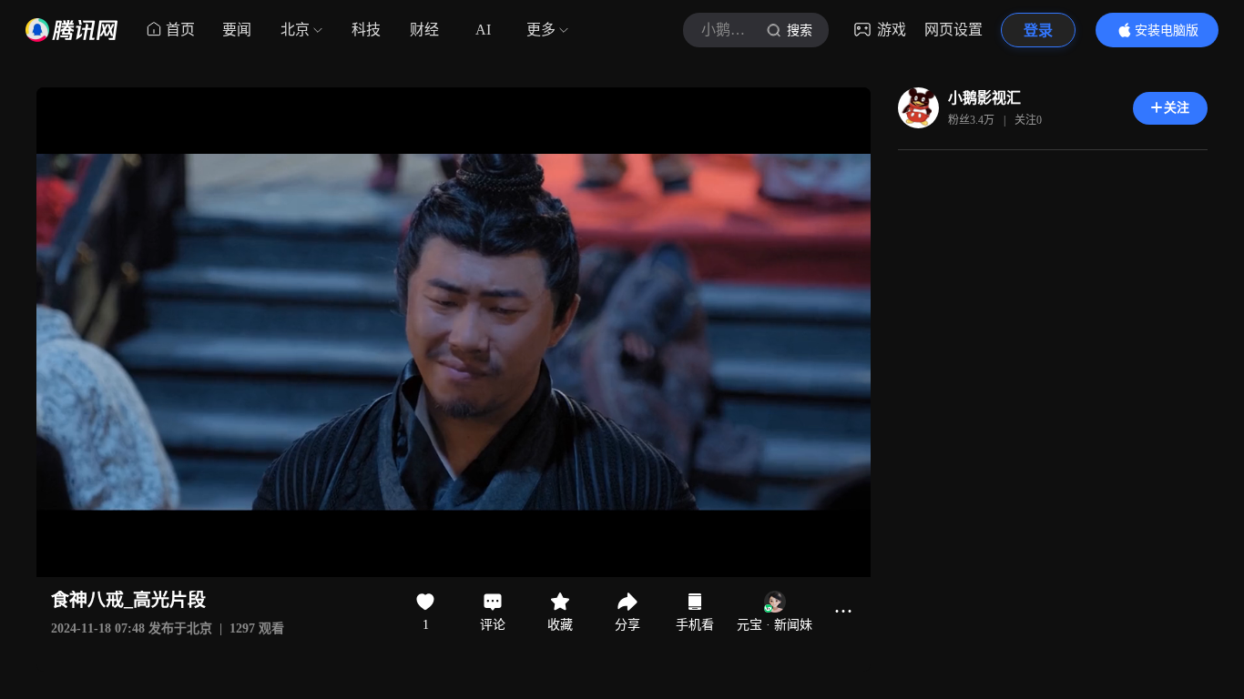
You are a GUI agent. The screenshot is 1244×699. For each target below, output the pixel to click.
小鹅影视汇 (984, 98)
